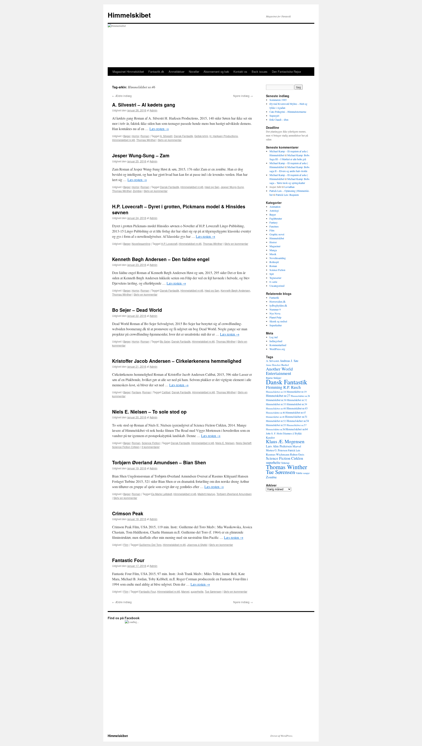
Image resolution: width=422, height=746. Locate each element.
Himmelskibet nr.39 (297, 404)
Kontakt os (240, 71)
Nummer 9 (275, 309)
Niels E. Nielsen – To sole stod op (149, 411)
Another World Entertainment (279, 371)
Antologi (274, 210)
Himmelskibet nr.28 (300, 396)
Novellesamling (141, 243)
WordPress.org (277, 349)
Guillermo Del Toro (150, 544)
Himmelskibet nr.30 (276, 400)
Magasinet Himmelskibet (128, 71)
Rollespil (274, 262)
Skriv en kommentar (170, 140)
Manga (273, 250)
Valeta (299, 473)
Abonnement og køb (216, 71)
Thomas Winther (146, 140)
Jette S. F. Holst (274, 433)
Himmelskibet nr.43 (297, 408)
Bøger (126, 136)
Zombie (137, 191)
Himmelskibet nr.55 (276, 425)
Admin (153, 110)
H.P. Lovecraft (169, 243)
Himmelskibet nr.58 (275, 429)
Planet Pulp (275, 317)
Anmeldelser (176, 71)
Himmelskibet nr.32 (297, 400)
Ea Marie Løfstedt (161, 494)
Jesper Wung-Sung (232, 187)
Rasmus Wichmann (277, 454)
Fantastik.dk (156, 71)
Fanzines (274, 226)
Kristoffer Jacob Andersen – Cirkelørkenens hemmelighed (176, 361)
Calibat (166, 392)
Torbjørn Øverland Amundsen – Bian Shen (159, 462)
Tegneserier (275, 278)
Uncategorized (276, 285)
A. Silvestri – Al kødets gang (143, 104)
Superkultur (275, 325)
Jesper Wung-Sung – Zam (140, 155)
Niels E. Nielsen (225, 443)
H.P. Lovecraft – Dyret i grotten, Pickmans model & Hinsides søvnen (178, 209)
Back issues (259, 71)
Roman (144, 136)
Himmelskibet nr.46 (123, 140)
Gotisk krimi (201, 136)
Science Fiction (151, 443)
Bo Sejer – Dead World (137, 310)
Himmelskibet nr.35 (276, 404)
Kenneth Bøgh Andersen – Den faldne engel (160, 259)
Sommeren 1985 (278, 100)
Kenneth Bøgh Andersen (235, 290)
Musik (272, 254)
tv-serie (273, 281)
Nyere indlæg (243, 96)
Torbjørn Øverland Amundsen (234, 494)
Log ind (273, 337)
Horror (135, 136)
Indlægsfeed (275, 341)
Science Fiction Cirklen (126, 447)
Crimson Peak (127, 513)
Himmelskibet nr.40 (276, 408)
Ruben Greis (297, 454)
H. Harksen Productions (223, 136)
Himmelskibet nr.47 (296, 412)
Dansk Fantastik (183, 136)
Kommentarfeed (277, 345)
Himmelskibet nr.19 (297, 391)
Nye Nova (274, 313)
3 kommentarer (151, 447)
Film (125, 544)
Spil (271, 274)
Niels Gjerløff (243, 443)
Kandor (270, 437)
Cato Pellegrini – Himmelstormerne (287, 111)
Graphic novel (276, 234)
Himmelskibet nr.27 (278, 396)
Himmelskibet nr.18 (276, 391)
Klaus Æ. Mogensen (285, 441)
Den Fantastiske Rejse (286, 71)
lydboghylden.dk (278, 305)
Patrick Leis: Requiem (287, 194)
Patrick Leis (294, 450)
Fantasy (136, 392)
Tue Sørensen (213, 591)
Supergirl (274, 115)
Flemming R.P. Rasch (283, 387)
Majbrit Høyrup (206, 494)
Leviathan (289, 187)
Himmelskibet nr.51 (296, 417)
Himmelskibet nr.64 (297, 429)
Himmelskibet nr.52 (276, 421)
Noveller (194, 71)
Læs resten (159, 128)
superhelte (197, 591)
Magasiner (274, 246)
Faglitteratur (275, 218)
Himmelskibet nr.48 (275, 416)
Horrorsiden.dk (277, 301)
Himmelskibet (129, 15)
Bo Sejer (165, 341)
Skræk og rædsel (278, 321)
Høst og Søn (212, 187)
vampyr (306, 473)
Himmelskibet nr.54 (298, 421)
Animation (274, 206)
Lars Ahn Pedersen (279, 446)
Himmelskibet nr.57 (297, 425)
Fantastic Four (128, 560)
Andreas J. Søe (289, 361)
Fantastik (274, 297)
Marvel (185, 591)
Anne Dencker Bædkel (277, 365)
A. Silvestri (166, 136)
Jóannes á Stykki (197, 544)
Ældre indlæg (122, 96)
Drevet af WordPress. (281, 735)
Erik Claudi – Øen (278, 119)
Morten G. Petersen (276, 450)
